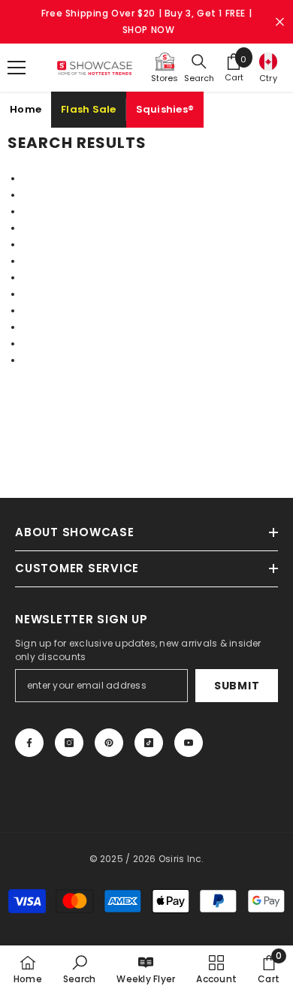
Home (25, 109)
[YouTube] (188, 742)
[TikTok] (148, 742)
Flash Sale (88, 109)
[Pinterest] (109, 742)
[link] (79, 968)
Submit (236, 685)
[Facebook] (29, 742)
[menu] (17, 68)
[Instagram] (69, 742)
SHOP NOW (148, 29)
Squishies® (165, 109)
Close (279, 22)
